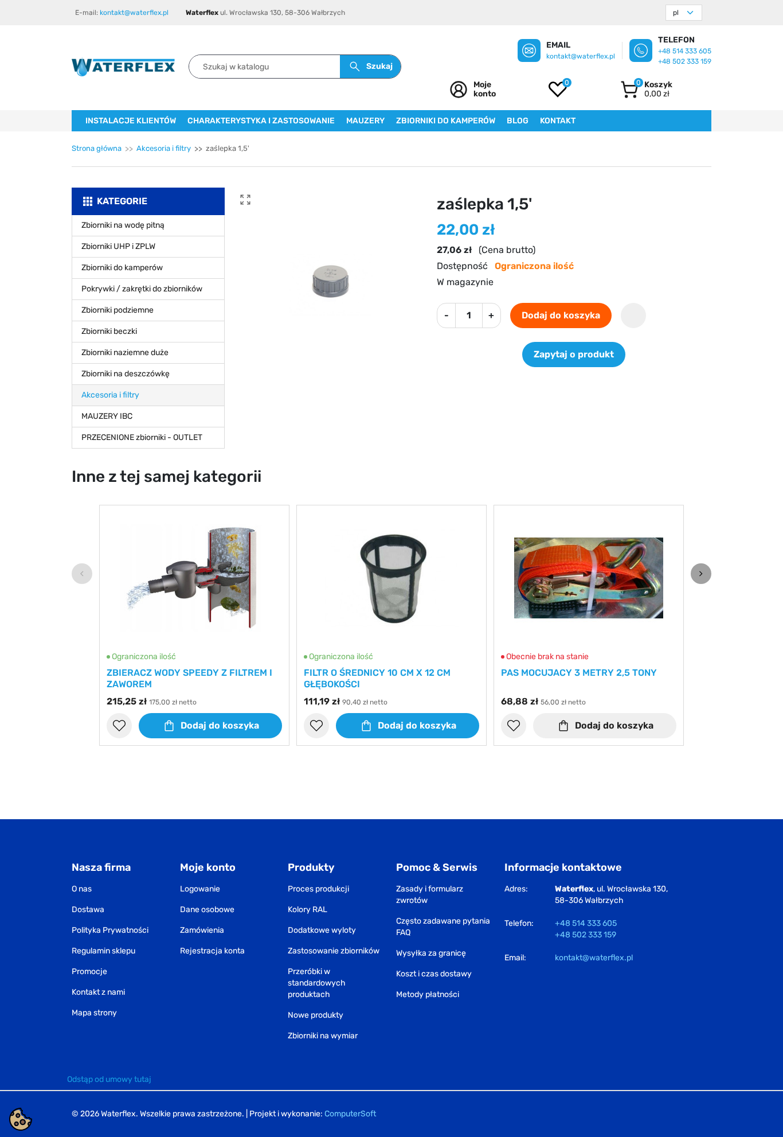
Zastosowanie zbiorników (333, 951)
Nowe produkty (315, 1015)
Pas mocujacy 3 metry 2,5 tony (579, 672)
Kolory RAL (307, 909)
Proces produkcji (318, 889)
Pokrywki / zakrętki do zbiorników (141, 289)
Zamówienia (202, 930)
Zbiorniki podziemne (117, 310)
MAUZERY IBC (106, 416)
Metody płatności (427, 994)
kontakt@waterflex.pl (134, 13)
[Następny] (701, 573)
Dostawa (88, 909)
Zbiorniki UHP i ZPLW (118, 246)
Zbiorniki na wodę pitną (123, 225)
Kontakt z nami (98, 992)
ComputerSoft (350, 1114)
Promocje (89, 971)
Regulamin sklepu (103, 951)
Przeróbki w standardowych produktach (317, 983)
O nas (82, 889)
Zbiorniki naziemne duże (125, 352)
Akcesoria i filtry (163, 148)
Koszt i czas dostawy (434, 974)
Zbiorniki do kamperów (122, 267)
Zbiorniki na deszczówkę (125, 374)
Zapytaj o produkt (574, 354)
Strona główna (97, 148)
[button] (646, 89)
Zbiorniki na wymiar (323, 1036)
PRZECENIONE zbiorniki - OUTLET (141, 437)
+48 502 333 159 (684, 61)
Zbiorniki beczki (109, 331)
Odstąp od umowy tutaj (109, 1079)
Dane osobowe (207, 909)
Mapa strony (94, 1013)
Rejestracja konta (212, 951)
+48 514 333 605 (684, 51)
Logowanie (200, 889)
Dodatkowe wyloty (322, 930)
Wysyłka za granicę (431, 953)
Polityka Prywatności (110, 930)
